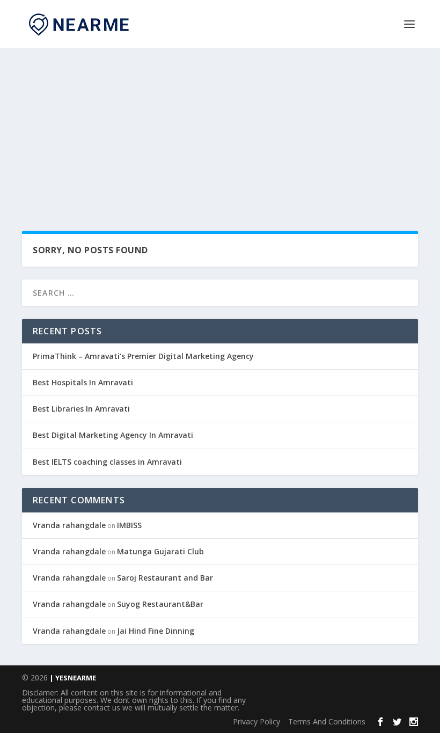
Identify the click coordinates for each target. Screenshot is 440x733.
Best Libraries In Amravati (81, 409)
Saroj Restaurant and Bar (165, 578)
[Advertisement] (220, 129)
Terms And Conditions (326, 721)
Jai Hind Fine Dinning (155, 631)
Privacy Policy (256, 721)
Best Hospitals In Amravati (83, 382)
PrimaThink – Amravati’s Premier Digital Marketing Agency (143, 356)
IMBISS (129, 525)
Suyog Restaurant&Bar (160, 604)
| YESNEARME (72, 678)
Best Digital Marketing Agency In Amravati (113, 435)
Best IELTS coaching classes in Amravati (107, 462)
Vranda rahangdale (69, 525)
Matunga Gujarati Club (160, 551)
